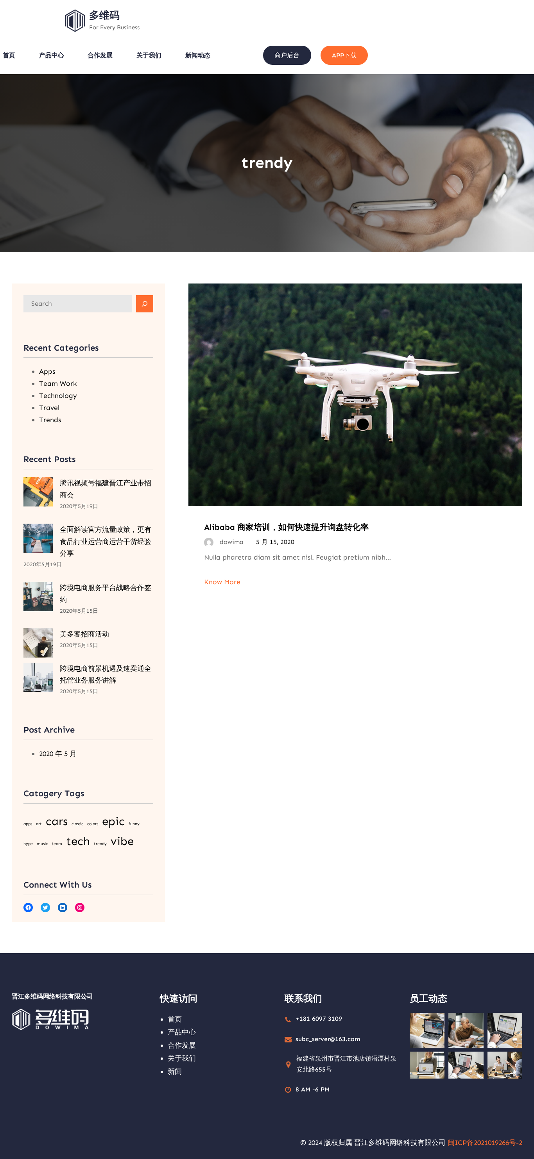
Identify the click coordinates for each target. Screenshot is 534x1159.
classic (77, 823)
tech (78, 841)
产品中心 (182, 1032)
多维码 (104, 15)
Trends (50, 419)
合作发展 (182, 1045)
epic (113, 821)
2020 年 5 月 (58, 753)
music (42, 843)
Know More (222, 582)
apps (27, 823)
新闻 (175, 1071)
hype (28, 843)
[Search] (144, 303)
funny (134, 823)
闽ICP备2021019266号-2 (485, 1142)
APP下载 (344, 55)
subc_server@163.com (328, 1039)
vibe (122, 841)
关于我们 (182, 1058)
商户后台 (286, 55)
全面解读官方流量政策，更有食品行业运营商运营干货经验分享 (105, 541)
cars (57, 821)
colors (92, 823)
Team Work (58, 383)
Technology (58, 395)
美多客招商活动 (84, 634)
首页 (175, 1019)
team (57, 843)
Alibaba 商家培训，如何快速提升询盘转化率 (286, 527)
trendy (100, 843)
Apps (47, 371)
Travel (49, 407)
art (39, 823)
